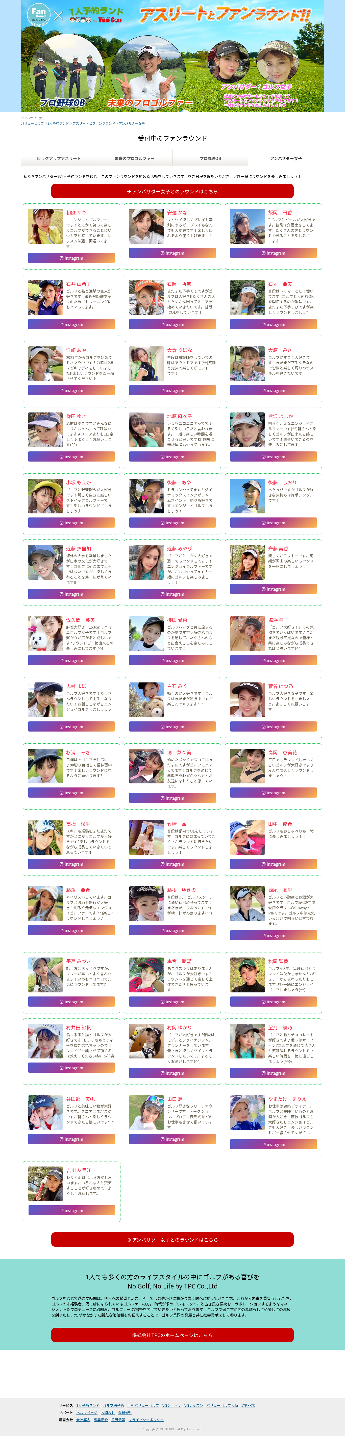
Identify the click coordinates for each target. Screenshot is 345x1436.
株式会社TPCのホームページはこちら (172, 1334)
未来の (135, 158)
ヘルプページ (86, 1412)
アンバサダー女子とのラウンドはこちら (175, 191)
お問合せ (108, 1412)
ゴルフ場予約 (113, 1405)
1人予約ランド (88, 1405)
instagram (74, 258)
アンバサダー (286, 158)
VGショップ (171, 1405)
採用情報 (118, 1419)
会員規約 (125, 1412)
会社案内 (83, 1419)
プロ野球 (210, 158)
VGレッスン (193, 1405)
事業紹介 (101, 1419)
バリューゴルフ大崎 (222, 1405)
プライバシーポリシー (146, 1419)
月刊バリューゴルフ (143, 1405)
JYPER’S (248, 1405)
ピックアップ (59, 158)
